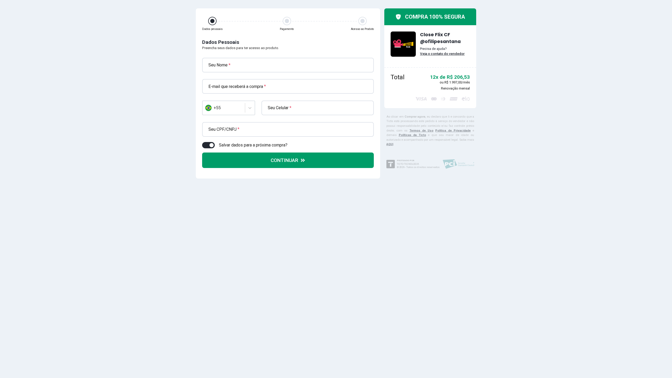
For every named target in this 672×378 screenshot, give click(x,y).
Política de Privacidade (452, 130)
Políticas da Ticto (412, 135)
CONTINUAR (284, 160)
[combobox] (205, 108)
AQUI (389, 144)
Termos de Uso (421, 130)
